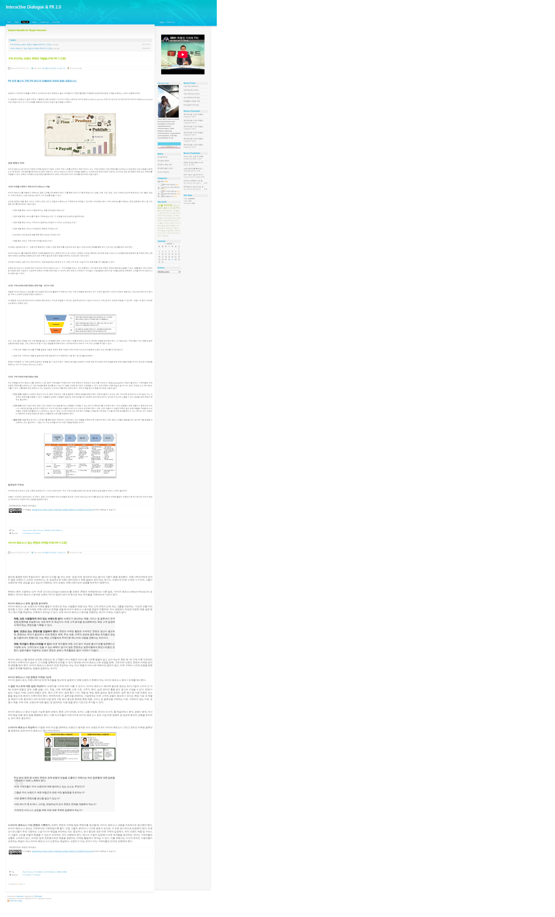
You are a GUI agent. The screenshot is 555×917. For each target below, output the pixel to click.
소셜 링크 (169, 228)
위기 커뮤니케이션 (170, 233)
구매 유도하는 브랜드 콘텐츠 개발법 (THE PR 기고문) (30, 45)
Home (9, 22)
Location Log (44, 22)
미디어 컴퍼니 (39, 872)
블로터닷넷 (165, 226)
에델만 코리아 (163, 218)
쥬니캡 (172, 208)
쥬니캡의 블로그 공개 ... (166, 168)
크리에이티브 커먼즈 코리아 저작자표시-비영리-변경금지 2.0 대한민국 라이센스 (62, 510)
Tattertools (20, 896)
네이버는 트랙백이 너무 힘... (195, 182)
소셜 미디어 (165, 205)
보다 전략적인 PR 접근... (192, 97)
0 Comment (36, 533)
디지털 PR (165, 221)
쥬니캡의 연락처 (163, 161)
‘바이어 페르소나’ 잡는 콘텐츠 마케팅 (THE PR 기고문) (31, 48)
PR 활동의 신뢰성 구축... (192, 101)
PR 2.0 (168, 213)
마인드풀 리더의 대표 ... (192, 105)
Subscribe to (16, 901)
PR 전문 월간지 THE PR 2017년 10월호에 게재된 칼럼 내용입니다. (42, 81)
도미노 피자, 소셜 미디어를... (194, 158)
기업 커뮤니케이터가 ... (192, 86)
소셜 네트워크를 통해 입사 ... (194, 170)
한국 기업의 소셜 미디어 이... (194, 176)
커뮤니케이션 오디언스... (192, 94)
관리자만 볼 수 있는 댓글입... (194, 115)
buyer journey (27, 530)
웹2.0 (171, 218)
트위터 (162, 213)
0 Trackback (27, 533)
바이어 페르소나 (57, 530)
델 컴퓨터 (171, 231)
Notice (16, 22)
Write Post (170, 22)
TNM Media (38, 896)
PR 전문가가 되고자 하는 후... (195, 188)
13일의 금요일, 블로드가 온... (194, 164)
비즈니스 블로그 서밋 (168, 222)
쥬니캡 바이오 (163, 157)
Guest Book (56, 22)
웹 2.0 (175, 218)
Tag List (25, 22)
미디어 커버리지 (163, 172)
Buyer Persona (38, 530)
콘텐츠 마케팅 (62, 872)
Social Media (166, 211)
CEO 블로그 (162, 231)
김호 (171, 221)
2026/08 (169, 244)
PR (177, 208)
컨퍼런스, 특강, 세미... (165, 164)
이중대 (175, 228)
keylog (34, 22)
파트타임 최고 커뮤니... (192, 90)
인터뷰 (162, 228)
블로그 (166, 208)
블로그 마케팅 (173, 216)
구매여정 (47, 530)
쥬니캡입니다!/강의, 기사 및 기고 (53, 68)
